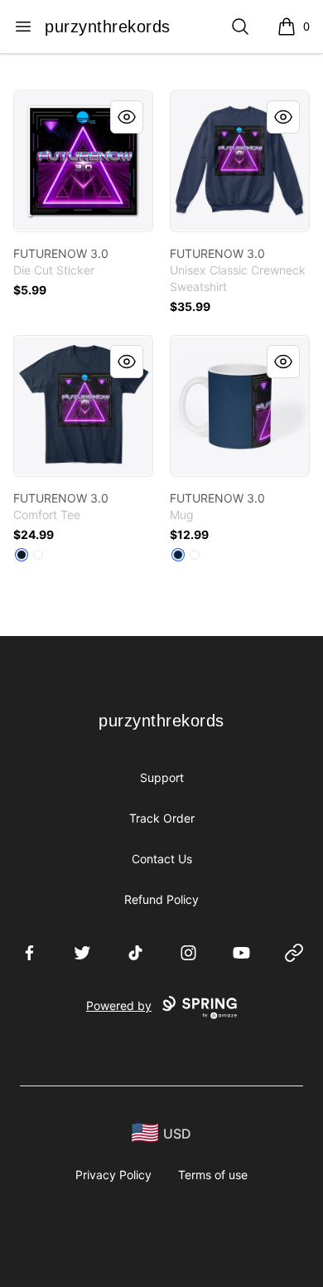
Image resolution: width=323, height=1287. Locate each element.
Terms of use (213, 1175)
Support (162, 777)
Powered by (119, 1005)
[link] (83, 161)
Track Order (162, 818)
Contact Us (162, 859)
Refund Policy (161, 899)
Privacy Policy (113, 1175)
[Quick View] (126, 117)
